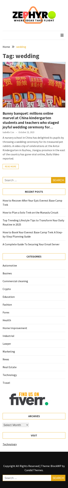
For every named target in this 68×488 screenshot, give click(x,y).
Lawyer (7, 343)
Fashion (7, 304)
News (6, 359)
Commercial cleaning (15, 281)
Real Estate (10, 367)
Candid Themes (34, 470)
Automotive (10, 265)
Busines (7, 273)
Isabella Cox (8, 132)
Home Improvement (15, 328)
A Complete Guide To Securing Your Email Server (31, 244)
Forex (6, 312)
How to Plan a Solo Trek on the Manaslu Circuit (30, 212)
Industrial (8, 336)
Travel (6, 382)
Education (9, 296)
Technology (10, 375)
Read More (10, 166)
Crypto (7, 289)
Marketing (9, 351)
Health (7, 320)
